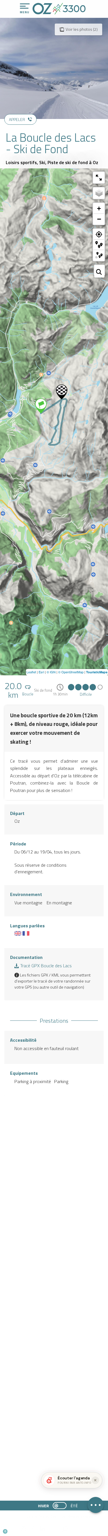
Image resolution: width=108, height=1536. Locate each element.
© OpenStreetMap (71, 672)
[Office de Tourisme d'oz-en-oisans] (59, 8)
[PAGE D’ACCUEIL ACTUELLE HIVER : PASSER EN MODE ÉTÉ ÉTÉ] (60, 1505)
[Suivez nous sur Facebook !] (33, 1529)
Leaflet (31, 672)
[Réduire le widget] (95, 1480)
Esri (41, 672)
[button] (53, 1529)
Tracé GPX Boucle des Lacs (45, 965)
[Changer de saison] (61, 1505)
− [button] (99, 219)
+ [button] (99, 208)
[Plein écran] (99, 177)
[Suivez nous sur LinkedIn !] (42, 1529)
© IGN (51, 672)
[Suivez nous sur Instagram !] (23, 1529)
